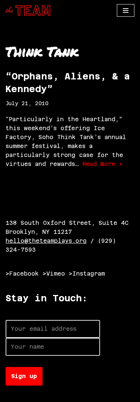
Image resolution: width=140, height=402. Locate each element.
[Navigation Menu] (125, 10)
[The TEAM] (28, 10)
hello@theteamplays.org (46, 241)
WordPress (88, 394)
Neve (13, 394)
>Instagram (87, 273)
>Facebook (22, 273)
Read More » (103, 164)
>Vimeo (54, 273)
